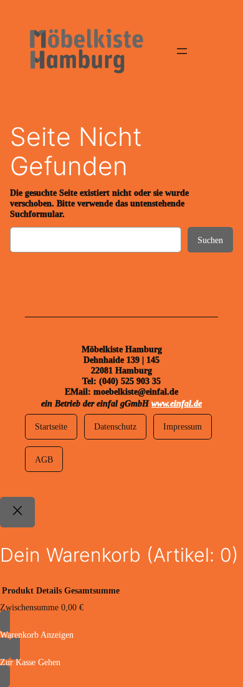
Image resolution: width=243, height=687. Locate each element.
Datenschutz (115, 426)
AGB (44, 459)
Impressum (182, 426)
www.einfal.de (176, 403)
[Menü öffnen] (181, 51)
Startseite (51, 426)
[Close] (17, 512)
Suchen (210, 240)
